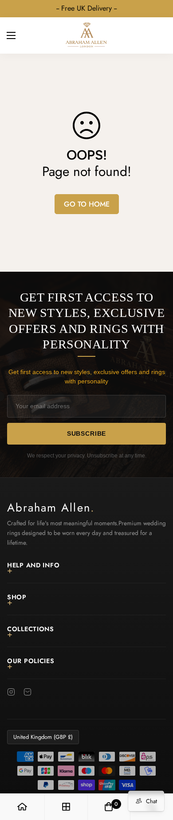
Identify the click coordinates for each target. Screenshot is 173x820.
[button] (156, 35)
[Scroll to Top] (157, 773)
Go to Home (87, 204)
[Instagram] (11, 692)
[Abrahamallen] (86, 35)
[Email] (27, 692)
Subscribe (86, 433)
